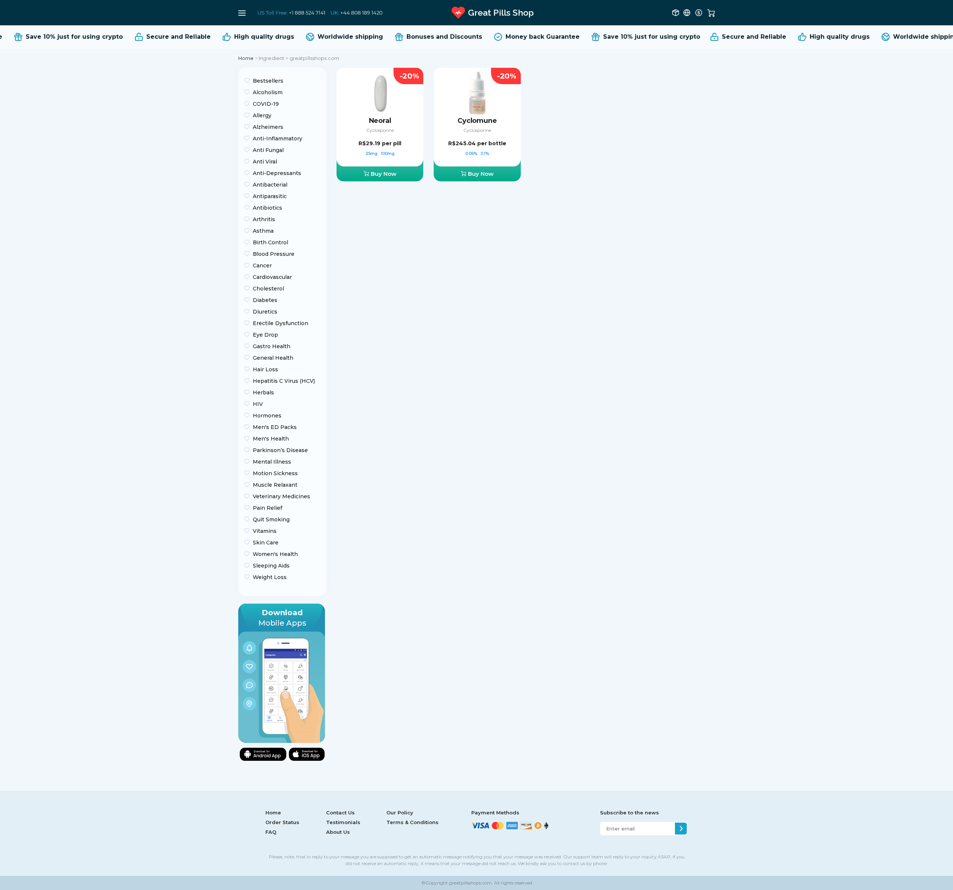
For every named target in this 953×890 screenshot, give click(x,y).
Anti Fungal (268, 150)
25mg (372, 153)
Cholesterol (268, 289)
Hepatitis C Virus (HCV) (284, 381)
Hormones (267, 416)
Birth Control (270, 242)
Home (246, 58)
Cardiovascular (272, 277)
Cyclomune (477, 121)
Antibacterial (270, 185)
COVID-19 (266, 104)
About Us (338, 832)
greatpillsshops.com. (470, 883)
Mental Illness (272, 462)
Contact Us (340, 813)
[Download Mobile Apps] (281, 672)
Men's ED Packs (275, 427)
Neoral (380, 121)
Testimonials (343, 822)
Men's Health (271, 439)
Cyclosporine (380, 130)
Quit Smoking (271, 519)
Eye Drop (265, 335)
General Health (273, 358)
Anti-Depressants (277, 173)
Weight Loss (270, 577)
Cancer (262, 265)
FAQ (270, 832)
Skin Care (265, 543)
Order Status (282, 822)
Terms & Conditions (412, 822)
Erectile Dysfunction (280, 323)
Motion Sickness (275, 473)
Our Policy (399, 813)
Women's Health (275, 554)
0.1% (485, 153)
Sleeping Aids (271, 566)
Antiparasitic (270, 196)
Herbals (263, 392)
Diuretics (265, 312)
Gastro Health (271, 346)
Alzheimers (268, 127)
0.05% (471, 153)
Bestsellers (268, 81)
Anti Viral (265, 162)
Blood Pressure (273, 254)
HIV (258, 404)
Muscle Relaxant (275, 485)
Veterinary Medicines (281, 496)
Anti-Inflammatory (277, 139)
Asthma (263, 231)
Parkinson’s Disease (280, 450)
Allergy (262, 115)
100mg (388, 153)
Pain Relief (267, 508)
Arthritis (264, 219)
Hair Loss (265, 369)
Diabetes (265, 300)
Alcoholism (268, 92)
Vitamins (265, 531)
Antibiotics (267, 208)
